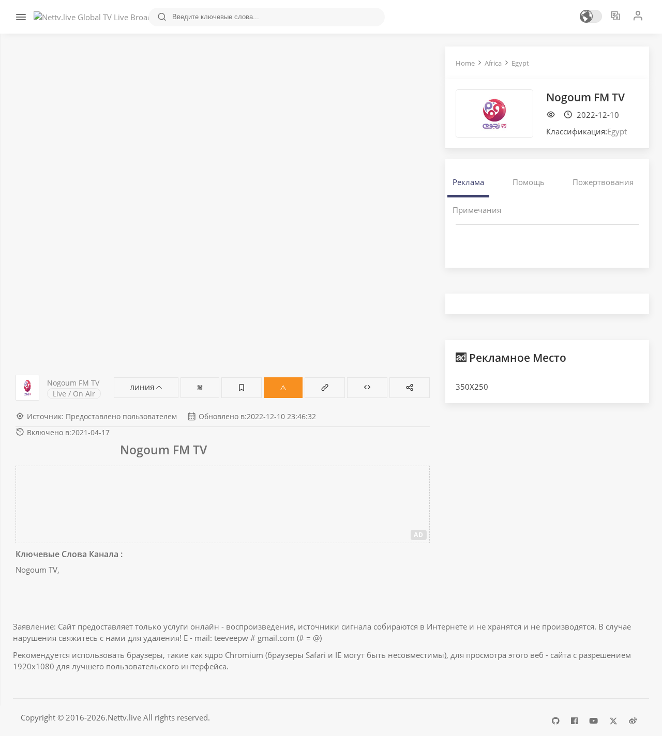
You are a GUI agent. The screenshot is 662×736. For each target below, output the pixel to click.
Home (465, 63)
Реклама (468, 182)
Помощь (529, 182)
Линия (143, 387)
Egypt (520, 63)
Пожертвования (603, 182)
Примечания (477, 210)
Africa (493, 63)
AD (419, 534)
